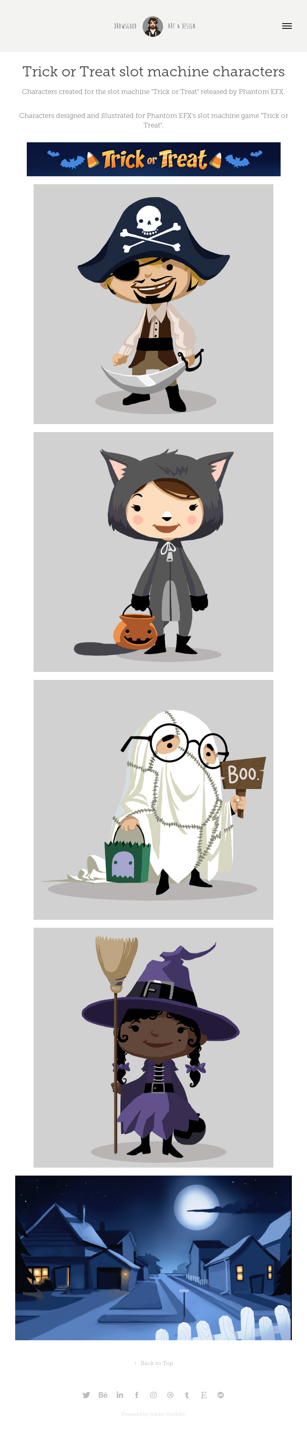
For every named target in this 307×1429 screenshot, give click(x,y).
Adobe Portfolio (167, 1414)
